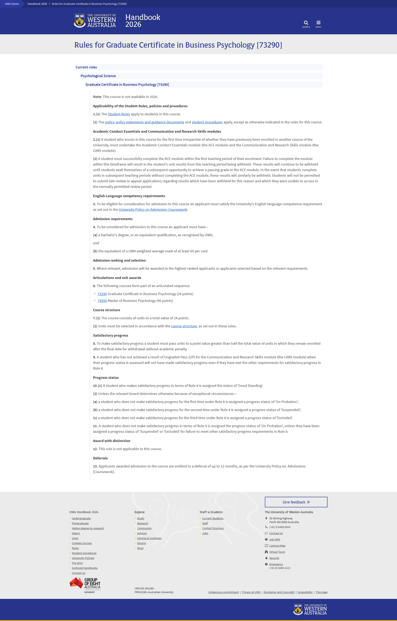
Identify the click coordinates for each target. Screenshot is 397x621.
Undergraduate (81, 518)
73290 (102, 293)
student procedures (207, 122)
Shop (140, 548)
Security (274, 558)
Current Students (213, 518)
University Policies (83, 558)
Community (144, 528)
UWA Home (12, 4)
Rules (75, 548)
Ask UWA (274, 539)
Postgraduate (80, 523)
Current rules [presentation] (86, 67)
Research (142, 523)
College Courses (82, 543)
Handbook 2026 (37, 4)
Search (306, 26)
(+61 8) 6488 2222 (279, 568)
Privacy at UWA (251, 592)
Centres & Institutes (149, 538)
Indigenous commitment (223, 592)
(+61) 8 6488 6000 (279, 527)
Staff (205, 523)
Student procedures (84, 553)
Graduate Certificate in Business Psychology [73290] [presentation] (127, 84)
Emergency (276, 564)
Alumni (141, 543)
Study (140, 518)
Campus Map (277, 545)
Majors (76, 533)
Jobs (205, 533)
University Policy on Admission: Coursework (153, 209)
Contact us (78, 573)
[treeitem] (198, 273)
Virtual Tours (277, 552)
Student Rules (119, 114)
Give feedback (294, 501)
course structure (184, 326)
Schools (142, 533)
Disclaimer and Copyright (279, 592)
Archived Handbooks (85, 568)
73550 (102, 300)
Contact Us (276, 533)
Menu (318, 26)
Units (75, 538)
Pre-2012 (77, 563)
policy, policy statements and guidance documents (144, 122)
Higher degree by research (88, 528)
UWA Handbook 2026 (83, 512)
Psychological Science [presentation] (98, 75)
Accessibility (305, 592)
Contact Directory (213, 528)
